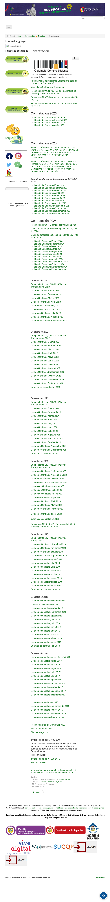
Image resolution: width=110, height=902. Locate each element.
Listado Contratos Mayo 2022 (45, 356)
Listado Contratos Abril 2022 (44, 353)
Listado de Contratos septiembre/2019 (49, 555)
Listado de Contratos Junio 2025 (49, 198)
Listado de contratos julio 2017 (45, 675)
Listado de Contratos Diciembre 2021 (49, 449)
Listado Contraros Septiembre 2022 (48, 371)
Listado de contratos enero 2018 (46, 641)
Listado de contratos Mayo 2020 (46, 497)
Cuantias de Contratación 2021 (45, 453)
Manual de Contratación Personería (48, 87)
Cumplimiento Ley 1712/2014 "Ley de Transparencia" (49, 539)
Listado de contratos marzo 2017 (46, 660)
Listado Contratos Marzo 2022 (45, 349)
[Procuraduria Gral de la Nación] (5, 54)
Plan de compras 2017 (41, 728)
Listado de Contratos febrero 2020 (47, 508)
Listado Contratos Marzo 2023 (45, 298)
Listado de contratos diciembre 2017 (48, 694)
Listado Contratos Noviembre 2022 (47, 379)
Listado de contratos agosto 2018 (46, 615)
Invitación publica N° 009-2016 (45, 758)
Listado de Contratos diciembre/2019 (48, 544)
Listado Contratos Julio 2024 (47, 256)
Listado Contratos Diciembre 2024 (50, 269)
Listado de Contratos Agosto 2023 (47, 316)
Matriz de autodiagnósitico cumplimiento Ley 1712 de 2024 (54, 230)
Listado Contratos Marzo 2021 (45, 415)
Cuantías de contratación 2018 (45, 645)
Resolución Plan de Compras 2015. (48, 724)
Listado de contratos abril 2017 (45, 664)
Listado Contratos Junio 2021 (45, 427)
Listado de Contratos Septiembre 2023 (49, 320)
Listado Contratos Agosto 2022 (45, 368)
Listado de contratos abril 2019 (45, 574)
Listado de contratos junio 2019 (46, 566)
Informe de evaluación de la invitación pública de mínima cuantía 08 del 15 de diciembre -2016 (54, 771)
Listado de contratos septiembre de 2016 (50, 705)
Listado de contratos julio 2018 (45, 619)
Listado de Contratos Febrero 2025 (50, 187)
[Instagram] (18, 156)
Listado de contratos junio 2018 (46, 623)
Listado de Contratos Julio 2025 (49, 200)
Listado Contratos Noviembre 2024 (50, 266)
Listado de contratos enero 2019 (46, 585)
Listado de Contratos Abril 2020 (46, 501)
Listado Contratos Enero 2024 (48, 241)
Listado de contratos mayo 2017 (46, 668)
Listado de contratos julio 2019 (45, 562)
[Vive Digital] (18, 847)
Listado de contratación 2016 (44, 702)
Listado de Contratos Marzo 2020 (46, 504)
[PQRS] (14, 139)
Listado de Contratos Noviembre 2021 (49, 445)
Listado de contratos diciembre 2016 (48, 717)
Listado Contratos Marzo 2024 (48, 246)
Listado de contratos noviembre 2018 (44, 604)
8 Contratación (64, 779)
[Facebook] (9, 156)
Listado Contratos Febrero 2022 (46, 345)
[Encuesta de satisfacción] (18, 164)
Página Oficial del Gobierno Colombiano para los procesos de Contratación (54, 82)
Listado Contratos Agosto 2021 (45, 434)
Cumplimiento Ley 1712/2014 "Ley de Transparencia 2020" (49, 466)
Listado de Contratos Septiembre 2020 (49, 482)
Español (18, 46)
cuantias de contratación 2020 (45, 518)
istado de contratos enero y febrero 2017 (51, 657)
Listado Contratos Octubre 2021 (46, 442)
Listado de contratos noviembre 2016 (48, 713)
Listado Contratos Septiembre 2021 (47, 438)
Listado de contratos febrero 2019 (47, 581)
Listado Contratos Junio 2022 (45, 360)
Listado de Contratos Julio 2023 (46, 313)
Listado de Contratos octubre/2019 (47, 551)
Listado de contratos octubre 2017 (47, 687)
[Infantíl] (13, 129)
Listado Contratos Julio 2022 (44, 364)
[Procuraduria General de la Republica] (93, 830)
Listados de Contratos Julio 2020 (46, 489)
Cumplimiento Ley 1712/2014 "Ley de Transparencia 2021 (49, 403)
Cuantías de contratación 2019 (45, 589)
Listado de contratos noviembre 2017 (48, 690)
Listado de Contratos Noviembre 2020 (49, 474)
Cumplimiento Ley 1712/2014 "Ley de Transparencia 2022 (49, 337)
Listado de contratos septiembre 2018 (48, 611)
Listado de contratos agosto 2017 (46, 679)
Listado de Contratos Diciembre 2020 (48, 471)
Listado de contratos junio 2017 (46, 672)
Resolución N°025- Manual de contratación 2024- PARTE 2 (54, 104)
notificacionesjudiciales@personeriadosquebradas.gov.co (80, 807)
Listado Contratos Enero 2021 (45, 408)
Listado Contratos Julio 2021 (44, 430)
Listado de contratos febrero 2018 (47, 638)
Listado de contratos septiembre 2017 (48, 683)
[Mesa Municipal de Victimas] (9, 172)
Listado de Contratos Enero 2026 (49, 117)
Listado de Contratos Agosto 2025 (50, 203)
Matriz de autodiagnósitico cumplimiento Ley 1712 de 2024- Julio (54, 236)
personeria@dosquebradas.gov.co (39, 807)
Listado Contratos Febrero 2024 (49, 243)
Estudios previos (39, 762)
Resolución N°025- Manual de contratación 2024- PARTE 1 (54, 98)
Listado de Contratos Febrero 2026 (50, 119)
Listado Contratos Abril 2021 (44, 419)
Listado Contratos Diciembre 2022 (47, 383)
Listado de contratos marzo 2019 (46, 578)
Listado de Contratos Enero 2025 (49, 185)
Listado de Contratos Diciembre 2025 (51, 213)
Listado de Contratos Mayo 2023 (46, 305)
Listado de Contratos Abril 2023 (46, 301)
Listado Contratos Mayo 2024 (48, 251)
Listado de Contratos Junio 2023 (46, 309)
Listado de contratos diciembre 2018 (48, 600)
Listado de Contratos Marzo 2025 (50, 190)
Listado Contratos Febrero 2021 (46, 412)
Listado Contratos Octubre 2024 (49, 264)
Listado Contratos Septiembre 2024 (51, 261)
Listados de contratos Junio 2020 (46, 493)
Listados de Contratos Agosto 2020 (47, 486)
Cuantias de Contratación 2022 (45, 386)
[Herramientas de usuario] (75, 58)
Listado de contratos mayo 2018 (46, 626)
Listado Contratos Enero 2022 (45, 341)
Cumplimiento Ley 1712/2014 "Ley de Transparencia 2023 (49, 285)
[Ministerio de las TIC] (25, 830)
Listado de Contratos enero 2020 (46, 513)
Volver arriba (100, 877)
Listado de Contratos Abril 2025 (49, 192)
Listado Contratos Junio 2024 (48, 253)
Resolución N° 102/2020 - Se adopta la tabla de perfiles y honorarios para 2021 (53, 92)
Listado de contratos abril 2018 (45, 630)
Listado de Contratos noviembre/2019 (48, 547)
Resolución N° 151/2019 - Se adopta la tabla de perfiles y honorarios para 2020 (53, 525)
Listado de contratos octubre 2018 (47, 608)
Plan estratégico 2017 (41, 732)
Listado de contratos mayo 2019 (46, 570)
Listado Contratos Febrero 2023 (46, 294)
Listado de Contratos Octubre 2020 (47, 478)
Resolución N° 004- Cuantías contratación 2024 (53, 224)
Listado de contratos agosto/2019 (46, 559)
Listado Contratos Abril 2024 (47, 248)
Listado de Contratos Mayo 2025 (49, 195)
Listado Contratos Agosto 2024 (48, 259)
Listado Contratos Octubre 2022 (46, 375)
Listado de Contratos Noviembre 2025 (52, 210)
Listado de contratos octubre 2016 (47, 709)
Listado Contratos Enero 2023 (45, 290)
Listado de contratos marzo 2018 (46, 634)
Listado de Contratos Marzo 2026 (50, 122)
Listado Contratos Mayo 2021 (45, 423)
